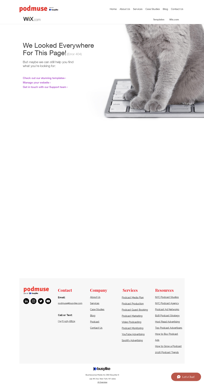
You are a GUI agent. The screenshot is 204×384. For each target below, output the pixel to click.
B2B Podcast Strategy (167, 315)
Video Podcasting (131, 322)
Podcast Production (133, 303)
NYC (158, 303)
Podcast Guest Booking (135, 309)
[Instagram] (33, 301)
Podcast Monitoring (132, 328)
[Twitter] (41, 301)
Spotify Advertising (132, 340)
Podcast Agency (170, 303)
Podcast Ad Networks (167, 309)
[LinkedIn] (26, 301)
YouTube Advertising (133, 334)
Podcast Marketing (132, 315)
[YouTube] (48, 301)
